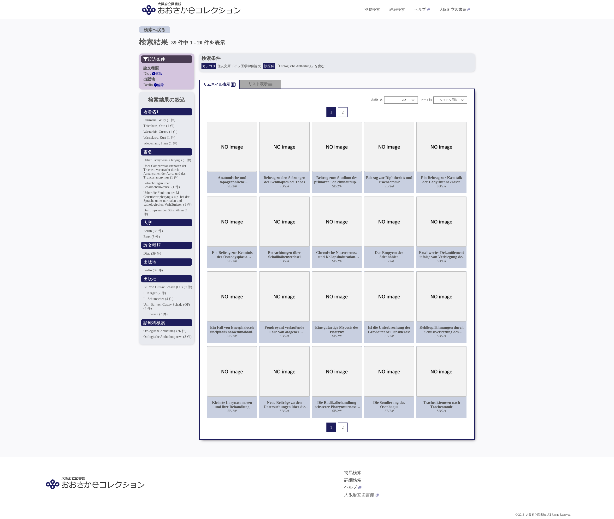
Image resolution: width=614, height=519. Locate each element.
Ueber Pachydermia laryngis (167, 160)
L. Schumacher (158, 299)
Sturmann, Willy (159, 120)
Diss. (152, 253)
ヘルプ (420, 9)
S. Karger (154, 293)
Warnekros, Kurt (159, 137)
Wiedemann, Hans (160, 143)
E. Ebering (155, 314)
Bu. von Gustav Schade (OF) (167, 287)
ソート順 (426, 99)
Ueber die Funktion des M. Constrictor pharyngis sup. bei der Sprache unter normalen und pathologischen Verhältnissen (167, 198)
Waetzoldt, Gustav (160, 132)
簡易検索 (372, 9)
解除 (158, 74)
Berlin (153, 231)
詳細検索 (397, 9)
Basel (151, 237)
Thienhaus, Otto (159, 126)
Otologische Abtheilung (164, 331)
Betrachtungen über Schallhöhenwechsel (161, 185)
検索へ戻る (154, 29)
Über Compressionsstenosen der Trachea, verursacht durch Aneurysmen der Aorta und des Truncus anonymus (164, 171)
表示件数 (377, 99)
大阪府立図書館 (452, 9)
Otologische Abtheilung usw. (167, 337)
